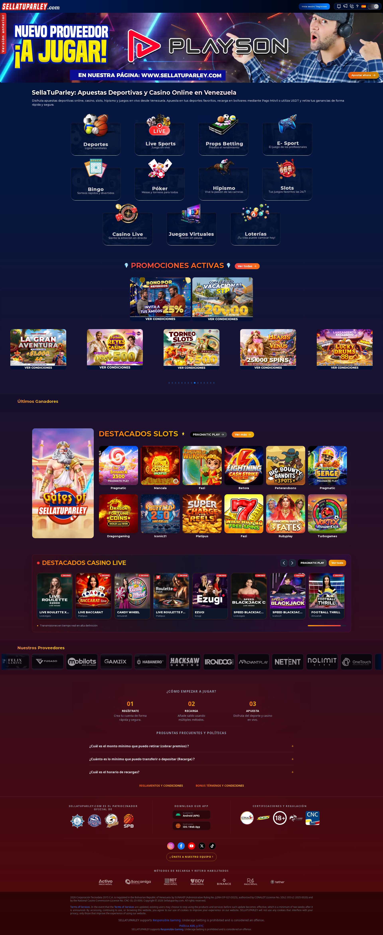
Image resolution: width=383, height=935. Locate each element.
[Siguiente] (292, 563)
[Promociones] (345, 5)
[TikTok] (212, 846)
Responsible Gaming (167, 920)
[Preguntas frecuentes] (357, 6)
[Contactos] (351, 6)
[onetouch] (312, 662)
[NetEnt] (243, 662)
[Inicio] (31, 6)
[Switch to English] (363, 6)
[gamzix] (72, 662)
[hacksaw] (140, 662)
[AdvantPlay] (209, 662)
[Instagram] (170, 846)
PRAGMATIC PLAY (312, 562)
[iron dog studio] (175, 662)
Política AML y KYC (191, 926)
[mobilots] (37, 662)
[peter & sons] (346, 662)
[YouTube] (191, 846)
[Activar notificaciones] (339, 6)
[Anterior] (283, 563)
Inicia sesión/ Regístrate (314, 6)
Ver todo (337, 562)
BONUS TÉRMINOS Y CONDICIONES (220, 785)
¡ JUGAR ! (55, 590)
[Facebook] (181, 846)
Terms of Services (80, 907)
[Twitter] (201, 846)
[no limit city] (278, 662)
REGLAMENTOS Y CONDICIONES (161, 785)
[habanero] (106, 662)
